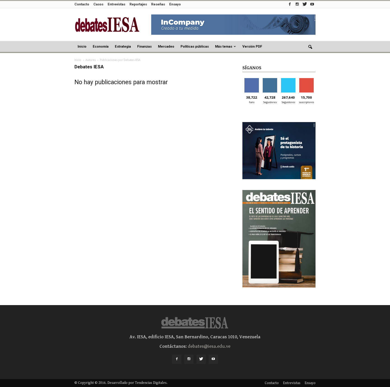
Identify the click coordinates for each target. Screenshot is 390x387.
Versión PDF (252, 46)
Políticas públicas (195, 46)
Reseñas (158, 4)
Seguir (270, 79)
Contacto (81, 4)
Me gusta (251, 79)
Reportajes (138, 4)
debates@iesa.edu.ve (209, 346)
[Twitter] (304, 4)
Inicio (82, 46)
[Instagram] (297, 4)
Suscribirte (306, 79)
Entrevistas (116, 4)
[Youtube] (312, 4)
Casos (98, 4)
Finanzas (144, 46)
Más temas (223, 46)
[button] (310, 47)
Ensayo (175, 4)
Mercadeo (166, 46)
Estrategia (123, 46)
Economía (101, 46)
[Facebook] (289, 4)
